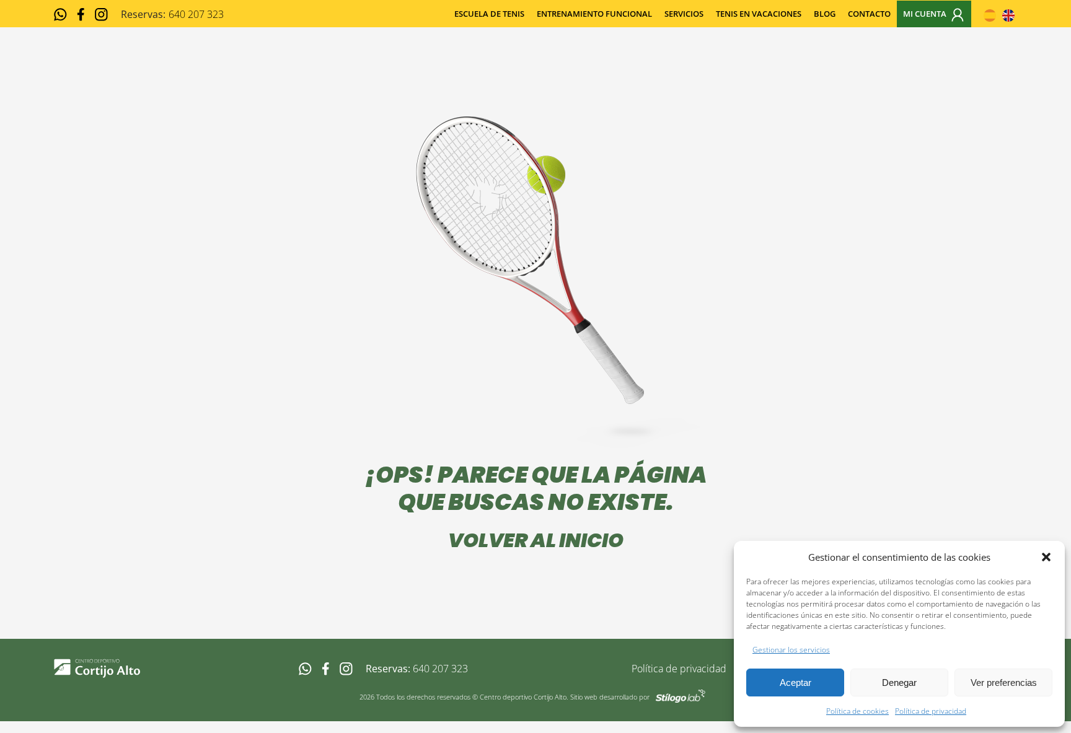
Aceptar (795, 682)
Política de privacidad (930, 711)
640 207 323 (440, 668)
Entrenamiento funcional (594, 13)
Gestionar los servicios (791, 649)
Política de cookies (857, 711)
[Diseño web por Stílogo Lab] (680, 695)
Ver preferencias (1004, 682)
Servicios (683, 13)
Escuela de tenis (489, 13)
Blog (824, 13)
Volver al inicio (536, 540)
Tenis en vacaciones (758, 13)
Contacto (869, 13)
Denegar (899, 682)
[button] (1046, 557)
